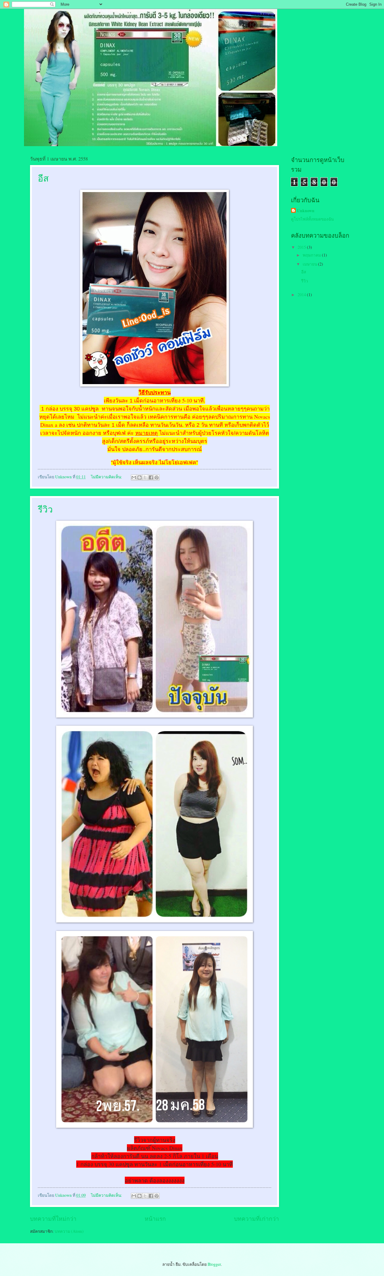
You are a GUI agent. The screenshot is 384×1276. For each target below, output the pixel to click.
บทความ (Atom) (69, 1231)
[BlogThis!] (139, 477)
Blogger (214, 1264)
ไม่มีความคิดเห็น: (107, 477)
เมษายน (310, 264)
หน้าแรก (155, 1218)
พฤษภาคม (312, 255)
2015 (302, 247)
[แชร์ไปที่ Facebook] (151, 477)
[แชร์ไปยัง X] (145, 477)
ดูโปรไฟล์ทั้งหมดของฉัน (312, 219)
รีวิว (45, 509)
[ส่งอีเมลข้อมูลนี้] (134, 477)
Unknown (305, 211)
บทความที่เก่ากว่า (256, 1218)
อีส (43, 178)
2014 (302, 294)
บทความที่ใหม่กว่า (53, 1218)
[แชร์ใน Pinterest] (157, 477)
